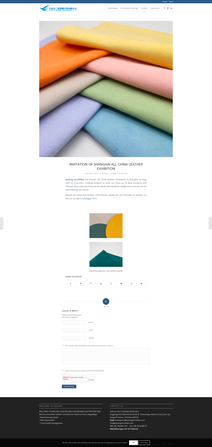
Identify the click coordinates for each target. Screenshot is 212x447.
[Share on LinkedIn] (101, 283)
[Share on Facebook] (70, 283)
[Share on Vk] (121, 283)
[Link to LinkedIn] (171, 8)
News (171, 1)
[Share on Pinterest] (91, 283)
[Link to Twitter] (167, 8)
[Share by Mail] (141, 283)
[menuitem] (164, 1)
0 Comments (104, 173)
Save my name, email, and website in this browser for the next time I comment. (89, 346)
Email (91, 330)
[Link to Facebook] (164, 8)
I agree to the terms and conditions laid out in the (84, 371)
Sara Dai (124, 173)
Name (91, 322)
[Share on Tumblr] (111, 283)
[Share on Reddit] (131, 283)
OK (133, 443)
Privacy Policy (99, 371)
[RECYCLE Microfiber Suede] (1, 223)
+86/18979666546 (130, 429)
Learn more (144, 443)
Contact (165, 1)
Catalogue (87, 198)
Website (91, 338)
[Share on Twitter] (81, 283)
